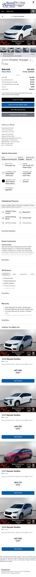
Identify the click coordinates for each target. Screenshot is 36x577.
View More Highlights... (9, 231)
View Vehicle (18, 380)
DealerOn (12, 571)
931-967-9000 (9, 134)
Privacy (21, 571)
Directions (9, 11)
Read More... (6, 259)
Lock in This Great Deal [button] (18, 105)
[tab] (6, 274)
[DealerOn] (5, 569)
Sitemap (17, 571)
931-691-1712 (18, 138)
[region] (18, 86)
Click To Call (18, 100)
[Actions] (32, 60)
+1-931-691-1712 (13, 140)
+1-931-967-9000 (15, 142)
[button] (2, 11)
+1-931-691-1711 (9, 145)
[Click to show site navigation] (33, 11)
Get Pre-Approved (18, 110)
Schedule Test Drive (18, 115)
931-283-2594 (9, 143)
